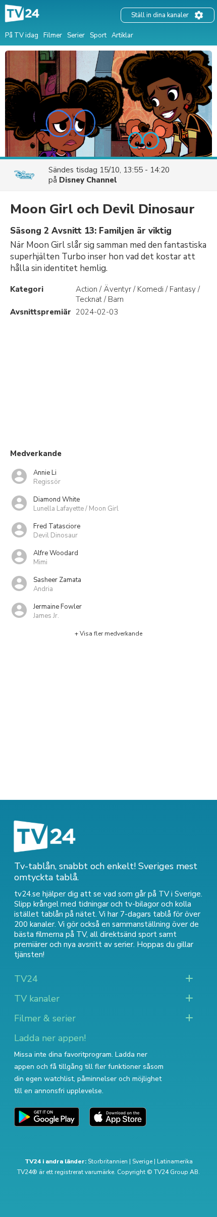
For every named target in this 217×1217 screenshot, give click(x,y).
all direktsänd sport (123, 934)
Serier (76, 35)
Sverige (142, 1161)
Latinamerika (175, 1161)
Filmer (52, 35)
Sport (98, 35)
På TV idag (21, 35)
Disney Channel (88, 180)
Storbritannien (108, 1161)
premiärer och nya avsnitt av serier (73, 944)
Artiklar (122, 35)
